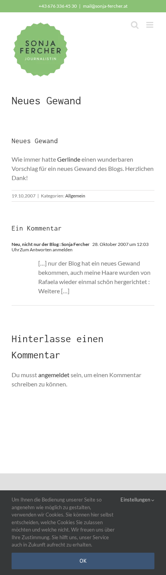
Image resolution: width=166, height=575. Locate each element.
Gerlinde (68, 159)
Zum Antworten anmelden (46, 249)
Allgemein (75, 196)
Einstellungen (135, 499)
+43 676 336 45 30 (58, 6)
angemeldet (53, 374)
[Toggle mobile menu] (150, 25)
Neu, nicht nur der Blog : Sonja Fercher (51, 244)
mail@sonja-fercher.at (105, 6)
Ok (83, 560)
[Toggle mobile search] (135, 25)
